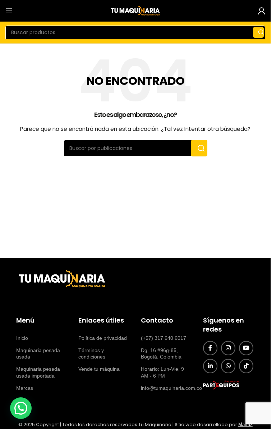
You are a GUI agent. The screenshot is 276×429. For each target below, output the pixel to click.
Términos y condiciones (91, 353)
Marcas (24, 388)
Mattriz (245, 424)
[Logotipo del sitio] (135, 10)
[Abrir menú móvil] (9, 11)
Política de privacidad (102, 338)
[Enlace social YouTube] (246, 348)
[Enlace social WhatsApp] (228, 366)
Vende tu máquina (99, 369)
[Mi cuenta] (261, 11)
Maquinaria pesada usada (38, 353)
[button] (21, 408)
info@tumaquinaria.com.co (166, 388)
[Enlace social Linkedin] (210, 366)
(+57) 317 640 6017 (163, 338)
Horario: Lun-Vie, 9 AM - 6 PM (162, 372)
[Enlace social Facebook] (210, 348)
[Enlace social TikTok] (246, 366)
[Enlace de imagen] (61, 279)
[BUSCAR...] (258, 32)
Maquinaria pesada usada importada (38, 372)
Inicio (22, 338)
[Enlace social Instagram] (228, 348)
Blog (21, 400)
